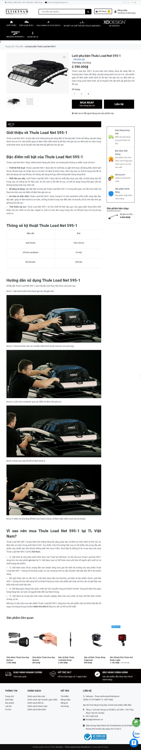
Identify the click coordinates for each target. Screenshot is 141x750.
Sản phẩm (9, 703)
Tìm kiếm (65, 696)
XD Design (114, 26)
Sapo (106, 747)
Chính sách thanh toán (37, 706)
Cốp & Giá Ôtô (26, 25)
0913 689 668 (92, 716)
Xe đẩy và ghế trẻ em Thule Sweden (82, 26)
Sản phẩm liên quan (19, 617)
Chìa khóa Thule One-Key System (17, 658)
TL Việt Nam (34, 552)
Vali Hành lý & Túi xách (48, 25)
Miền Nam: (38, 2)
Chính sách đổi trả (35, 703)
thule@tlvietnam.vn (60, 2)
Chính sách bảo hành (36, 709)
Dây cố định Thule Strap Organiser (94, 658)
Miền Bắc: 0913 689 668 (23, 2)
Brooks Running (15, 37)
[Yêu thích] (64, 57)
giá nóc (32, 560)
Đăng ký (64, 703)
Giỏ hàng (104, 11)
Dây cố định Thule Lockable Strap (66, 658)
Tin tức (8, 709)
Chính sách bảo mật (36, 696)
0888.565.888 (39, 606)
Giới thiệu (11, 25)
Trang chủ (9, 696)
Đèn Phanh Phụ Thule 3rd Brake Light (121, 658)
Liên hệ (8, 706)
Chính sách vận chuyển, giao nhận (42, 700)
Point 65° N (32, 37)
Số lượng (76, 89)
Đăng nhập (65, 700)
